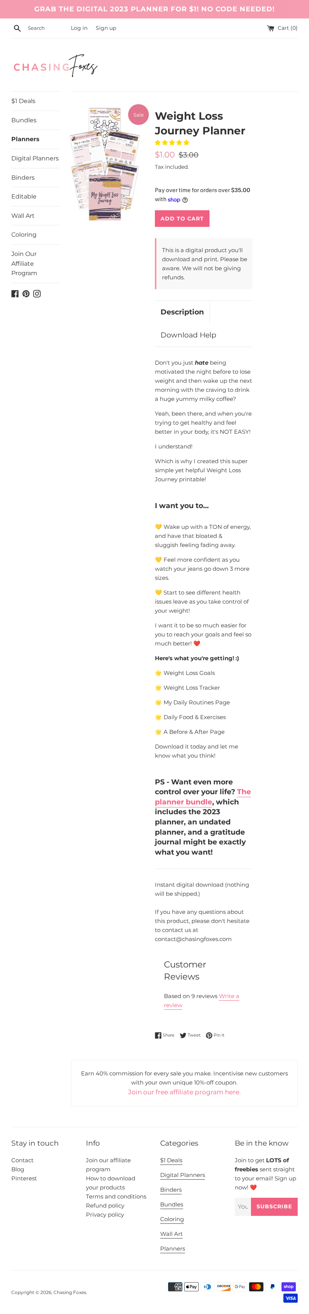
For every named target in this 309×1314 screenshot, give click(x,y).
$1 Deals (23, 101)
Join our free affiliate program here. (184, 1092)
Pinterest (24, 1178)
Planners (25, 139)
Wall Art (23, 215)
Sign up (106, 28)
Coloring (24, 234)
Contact (22, 1160)
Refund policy (105, 1205)
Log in (79, 28)
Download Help (188, 335)
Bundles (24, 120)
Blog (17, 1169)
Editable (24, 196)
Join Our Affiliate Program (24, 263)
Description (182, 312)
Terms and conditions (116, 1196)
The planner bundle (203, 796)
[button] (173, 142)
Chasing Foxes (70, 1292)
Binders (23, 177)
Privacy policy (105, 1214)
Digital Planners (35, 158)
